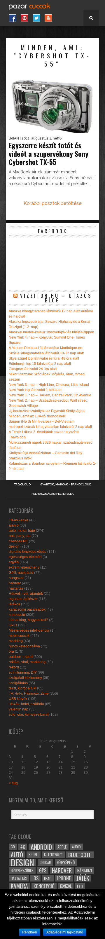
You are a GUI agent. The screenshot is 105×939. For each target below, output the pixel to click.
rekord (14, 667)
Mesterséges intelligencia (29, 630)
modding (16, 641)
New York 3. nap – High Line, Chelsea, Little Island (49, 385)
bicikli (33, 854)
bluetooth (80, 854)
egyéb (14, 562)
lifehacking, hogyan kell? (28, 620)
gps (42, 870)
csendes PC (18, 541)
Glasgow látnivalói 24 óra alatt (33, 369)
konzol (65, 886)
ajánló (14, 525)
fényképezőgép (22, 870)
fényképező (66, 862)
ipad (48, 878)
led (80, 886)
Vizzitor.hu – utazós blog (56, 298)
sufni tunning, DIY (23, 672)
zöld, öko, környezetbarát (28, 714)
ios (35, 878)
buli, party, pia (20, 536)
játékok (14, 604)
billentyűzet (53, 854)
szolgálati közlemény (25, 678)
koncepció (17, 615)
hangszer (16, 578)
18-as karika (18, 520)
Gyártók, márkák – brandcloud (65, 484)
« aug (13, 783)
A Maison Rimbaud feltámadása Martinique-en (45, 348)
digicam (45, 862)
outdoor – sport (21, 657)
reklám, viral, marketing (27, 662)
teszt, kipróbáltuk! (22, 688)
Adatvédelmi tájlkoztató (64, 932)
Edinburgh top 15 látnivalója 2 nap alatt (40, 364)
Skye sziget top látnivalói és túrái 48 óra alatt (44, 358)
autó (17, 854)
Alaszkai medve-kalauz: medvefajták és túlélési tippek (51, 332)
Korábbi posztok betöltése (52, 203)
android (41, 847)
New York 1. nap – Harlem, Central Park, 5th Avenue (50, 395)
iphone (64, 878)
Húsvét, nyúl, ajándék (26, 594)
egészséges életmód (25, 557)
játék (82, 878)
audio (76, 846)
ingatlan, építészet (23, 599)
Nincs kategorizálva (24, 646)
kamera (19, 886)
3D (13, 846)
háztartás (16, 588)
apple (61, 847)
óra (11, 651)
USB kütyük (18, 699)
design (14, 546)
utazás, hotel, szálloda (26, 704)
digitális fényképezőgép (27, 552)
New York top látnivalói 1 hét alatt (35, 390)
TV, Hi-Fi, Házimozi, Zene (29, 693)
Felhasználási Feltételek (53, 493)
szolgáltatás (18, 683)
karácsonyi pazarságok (27, 609)
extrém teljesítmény (24, 567)
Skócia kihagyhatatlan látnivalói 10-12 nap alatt (46, 353)
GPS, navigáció (21, 573)
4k (22, 847)
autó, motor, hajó (22, 531)
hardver (15, 583)
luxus (13, 625)
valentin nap (18, 709)
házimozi (84, 870)
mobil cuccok (19, 636)
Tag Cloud (22, 484)
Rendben (29, 932)
